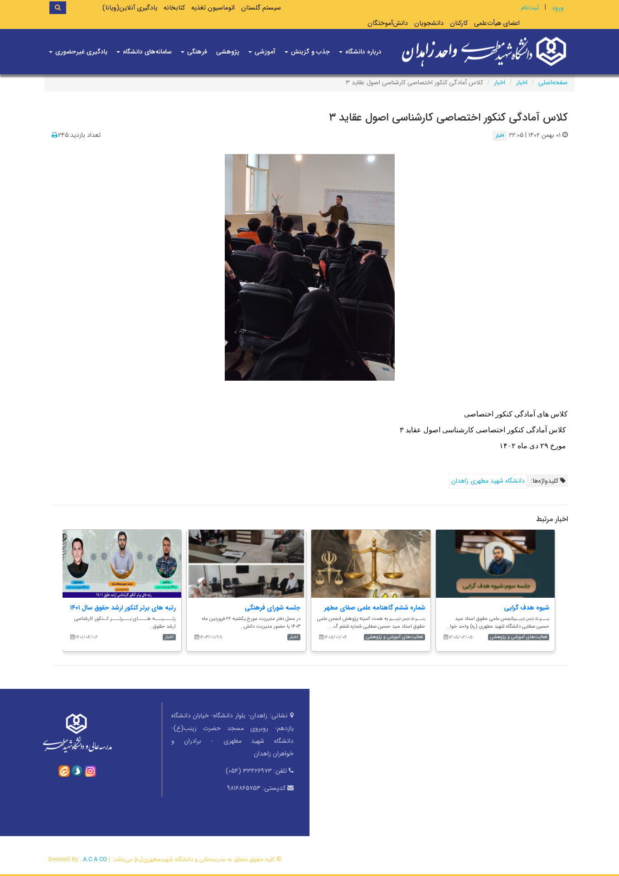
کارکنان (459, 23)
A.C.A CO (95, 859)
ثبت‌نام (530, 8)
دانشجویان (429, 23)
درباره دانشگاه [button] (362, 52)
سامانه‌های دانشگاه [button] (146, 52)
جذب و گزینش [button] (309, 52)
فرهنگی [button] (196, 52)
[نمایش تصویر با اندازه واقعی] (309, 266)
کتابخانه (174, 8)
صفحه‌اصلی (553, 82)
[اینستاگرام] (90, 770)
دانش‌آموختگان (388, 23)
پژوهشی (227, 52)
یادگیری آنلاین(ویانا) (129, 8)
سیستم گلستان (261, 8)
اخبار (521, 82)
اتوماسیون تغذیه (213, 8)
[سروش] (77, 770)
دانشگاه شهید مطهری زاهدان (488, 481)
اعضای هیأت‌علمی (497, 23)
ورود (558, 8)
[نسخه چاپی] (54, 135)
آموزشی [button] (264, 52)
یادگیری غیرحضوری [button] (80, 52)
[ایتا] (64, 770)
